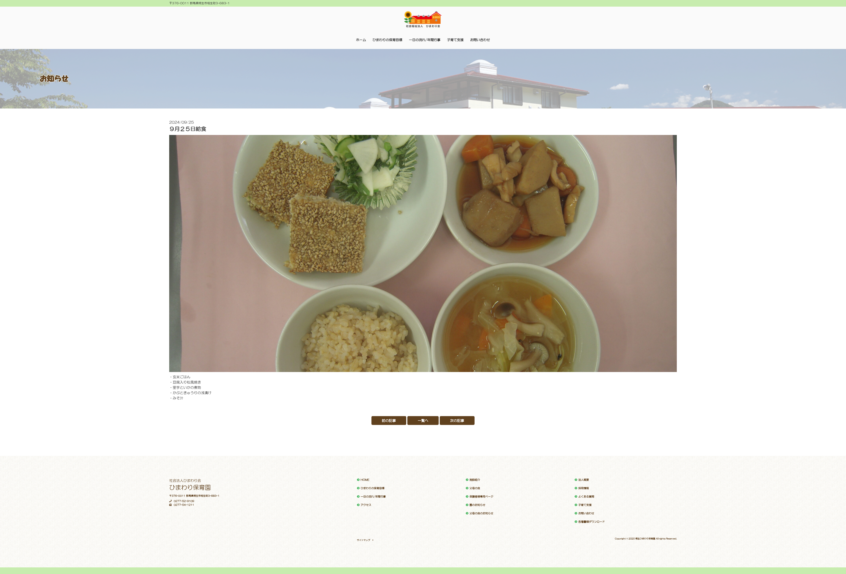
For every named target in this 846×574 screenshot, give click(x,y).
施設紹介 (474, 480)
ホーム (361, 39)
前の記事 (389, 420)
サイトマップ (363, 540)
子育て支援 (455, 39)
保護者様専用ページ (481, 496)
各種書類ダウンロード (591, 521)
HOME (365, 480)
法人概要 (583, 480)
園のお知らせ (477, 505)
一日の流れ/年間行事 (424, 39)
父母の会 (474, 488)
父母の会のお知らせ (481, 513)
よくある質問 (586, 496)
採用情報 (583, 488)
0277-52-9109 (184, 501)
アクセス (366, 505)
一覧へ (423, 420)
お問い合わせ (480, 39)
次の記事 (457, 420)
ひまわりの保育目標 (387, 39)
